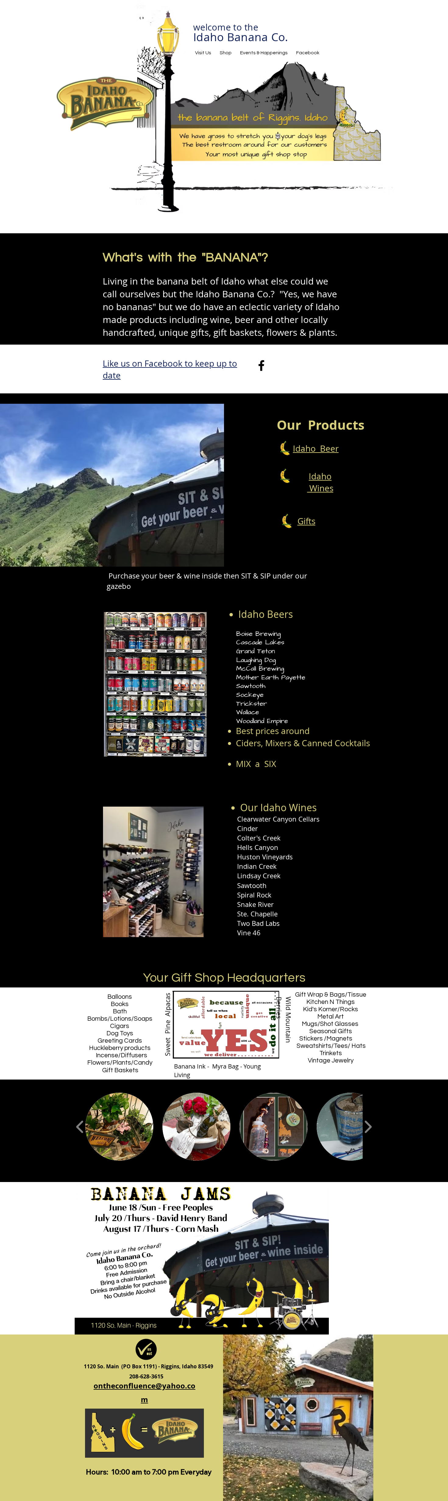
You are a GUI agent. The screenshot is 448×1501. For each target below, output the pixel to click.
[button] (119, 1127)
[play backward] (80, 1126)
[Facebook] (261, 365)
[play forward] (368, 1126)
